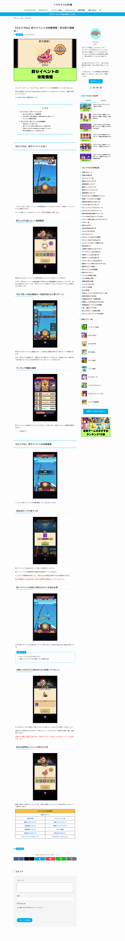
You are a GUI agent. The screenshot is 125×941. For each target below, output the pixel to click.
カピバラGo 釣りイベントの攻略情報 (33, 121)
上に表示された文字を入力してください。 (30, 907)
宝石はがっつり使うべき (30, 124)
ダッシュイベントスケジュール (30, 836)
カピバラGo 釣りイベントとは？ (31, 112)
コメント (20, 880)
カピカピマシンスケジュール (60, 836)
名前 (18, 896)
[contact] (100, 87)
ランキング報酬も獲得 (29, 119)
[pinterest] (94, 87)
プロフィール (96, 81)
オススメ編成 (60, 829)
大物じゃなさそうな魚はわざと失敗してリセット (37, 128)
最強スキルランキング (30, 822)
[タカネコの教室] (62, 4)
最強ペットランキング (60, 822)
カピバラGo (19, 34)
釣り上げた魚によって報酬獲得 (32, 114)
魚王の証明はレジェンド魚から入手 (33, 131)
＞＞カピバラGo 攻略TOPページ (26, 97)
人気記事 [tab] (88, 100)
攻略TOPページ (45, 815)
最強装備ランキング (30, 825)
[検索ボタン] (100, 10)
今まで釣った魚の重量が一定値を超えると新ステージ (38, 116)
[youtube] (97, 87)
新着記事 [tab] (103, 100)
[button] (19, 858)
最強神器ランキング (30, 829)
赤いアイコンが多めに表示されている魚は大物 (36, 126)
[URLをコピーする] (71, 858)
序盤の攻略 (30, 818)
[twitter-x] (90, 87)
